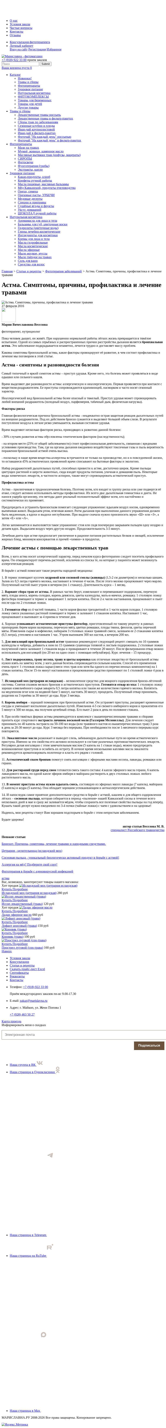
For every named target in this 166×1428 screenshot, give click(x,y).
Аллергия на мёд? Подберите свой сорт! (29, 864)
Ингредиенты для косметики (38, 235)
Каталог (15, 74)
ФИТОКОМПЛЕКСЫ (33, 96)
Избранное (54, 49)
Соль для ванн (28, 260)
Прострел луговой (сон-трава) (22, 947)
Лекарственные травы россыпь (39, 115)
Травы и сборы (28, 82)
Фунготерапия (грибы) (33, 166)
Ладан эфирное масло (17, 914)
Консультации (19, 961)
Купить (7, 889)
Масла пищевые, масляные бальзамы (43, 184)
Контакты (16, 31)
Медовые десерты (30, 198)
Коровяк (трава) (12, 936)
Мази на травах (28, 147)
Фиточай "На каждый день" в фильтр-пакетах (49, 140)
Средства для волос (31, 264)
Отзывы (15, 35)
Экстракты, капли (30, 169)
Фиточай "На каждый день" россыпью (44, 136)
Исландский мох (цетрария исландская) (29, 893)
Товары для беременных (34, 100)
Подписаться (149, 1045)
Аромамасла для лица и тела (37, 220)
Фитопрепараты (29, 85)
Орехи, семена (28, 191)
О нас (14, 20)
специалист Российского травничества (137, 830)
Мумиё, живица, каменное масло (41, 151)
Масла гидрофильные (33, 242)
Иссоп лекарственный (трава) (22, 904)
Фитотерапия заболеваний (63, 271)
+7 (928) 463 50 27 (22, 1014)
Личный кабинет (21, 45)
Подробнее (20, 889)
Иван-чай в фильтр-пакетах (37, 133)
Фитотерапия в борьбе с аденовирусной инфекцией (37, 871)
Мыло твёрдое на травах (35, 257)
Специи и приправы (32, 202)
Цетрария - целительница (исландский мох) (32, 850)
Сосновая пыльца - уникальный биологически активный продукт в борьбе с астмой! (60, 857)
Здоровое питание (30, 89)
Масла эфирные (29, 250)
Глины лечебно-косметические (39, 231)
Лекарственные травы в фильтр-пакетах (45, 118)
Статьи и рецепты (28, 271)
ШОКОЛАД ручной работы (37, 213)
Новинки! (25, 78)
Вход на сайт (19, 49)
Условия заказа (20, 24)
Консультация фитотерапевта (30, 42)
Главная (7, 271)
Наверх (7, 951)
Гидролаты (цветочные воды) (38, 228)
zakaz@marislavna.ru (33, 1000)
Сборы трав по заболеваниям (38, 122)
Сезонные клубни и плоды (36, 125)
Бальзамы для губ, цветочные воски (42, 224)
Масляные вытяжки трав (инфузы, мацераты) (49, 155)
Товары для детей (30, 104)
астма (5, 878)
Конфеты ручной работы (35, 180)
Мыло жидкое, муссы (32, 253)
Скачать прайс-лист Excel (27, 969)
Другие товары (28, 107)
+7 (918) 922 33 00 (14, 60)
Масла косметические (33, 246)
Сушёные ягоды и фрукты (36, 206)
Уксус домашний (29, 209)
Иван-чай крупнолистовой (36, 129)
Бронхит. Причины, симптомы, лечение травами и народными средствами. (54, 844)
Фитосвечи (25, 162)
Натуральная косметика (34, 93)
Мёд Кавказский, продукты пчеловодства (47, 187)
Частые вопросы (21, 28)
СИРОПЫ (25, 158)
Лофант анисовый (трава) (19, 925)
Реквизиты (17, 976)
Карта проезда (11, 1021)
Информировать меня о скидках (24, 1025)
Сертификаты (19, 972)
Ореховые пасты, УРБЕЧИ (36, 195)
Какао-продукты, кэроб (34, 177)
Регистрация (37, 49)
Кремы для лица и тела (34, 239)
